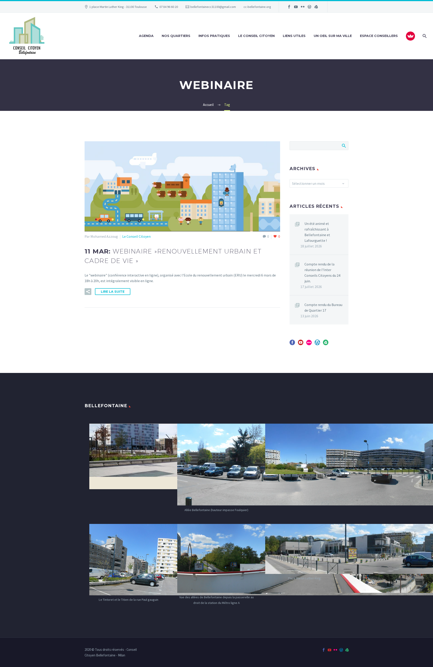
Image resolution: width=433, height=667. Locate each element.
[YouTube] (296, 7)
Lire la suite (112, 292)
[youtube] (300, 344)
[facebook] (292, 344)
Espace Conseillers (379, 36)
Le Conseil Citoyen (256, 36)
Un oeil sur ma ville (333, 36)
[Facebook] (289, 7)
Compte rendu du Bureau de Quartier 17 (323, 307)
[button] (88, 291)
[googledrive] (325, 344)
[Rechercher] (424, 36)
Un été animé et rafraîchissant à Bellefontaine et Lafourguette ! (317, 232)
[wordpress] (317, 344)
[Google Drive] (316, 7)
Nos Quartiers (176, 36)
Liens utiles (294, 36)
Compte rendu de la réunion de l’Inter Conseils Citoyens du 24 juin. (322, 272)
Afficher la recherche (343, 145)
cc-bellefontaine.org (257, 7)
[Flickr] (302, 7)
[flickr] (309, 344)
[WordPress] (309, 7)
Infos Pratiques (214, 36)
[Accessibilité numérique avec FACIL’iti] (410, 36)
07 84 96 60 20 (168, 7)
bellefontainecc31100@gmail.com (213, 7)
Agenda (146, 36)
